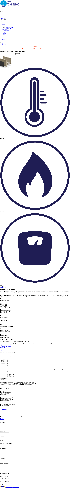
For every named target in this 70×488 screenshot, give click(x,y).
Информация (4, 29)
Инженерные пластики (8, 26)
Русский (3, 38)
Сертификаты (6, 30)
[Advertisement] (11, 412)
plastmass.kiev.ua (5, 484)
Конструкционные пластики (8, 25)
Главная (3, 24)
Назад (1, 350)
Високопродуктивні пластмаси (9, 27)
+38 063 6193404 (3, 18)
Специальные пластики (8, 28)
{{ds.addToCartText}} (3, 378)
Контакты (3, 34)
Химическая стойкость (8, 31)
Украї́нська (4, 39)
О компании (4, 33)
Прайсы (5, 32)
